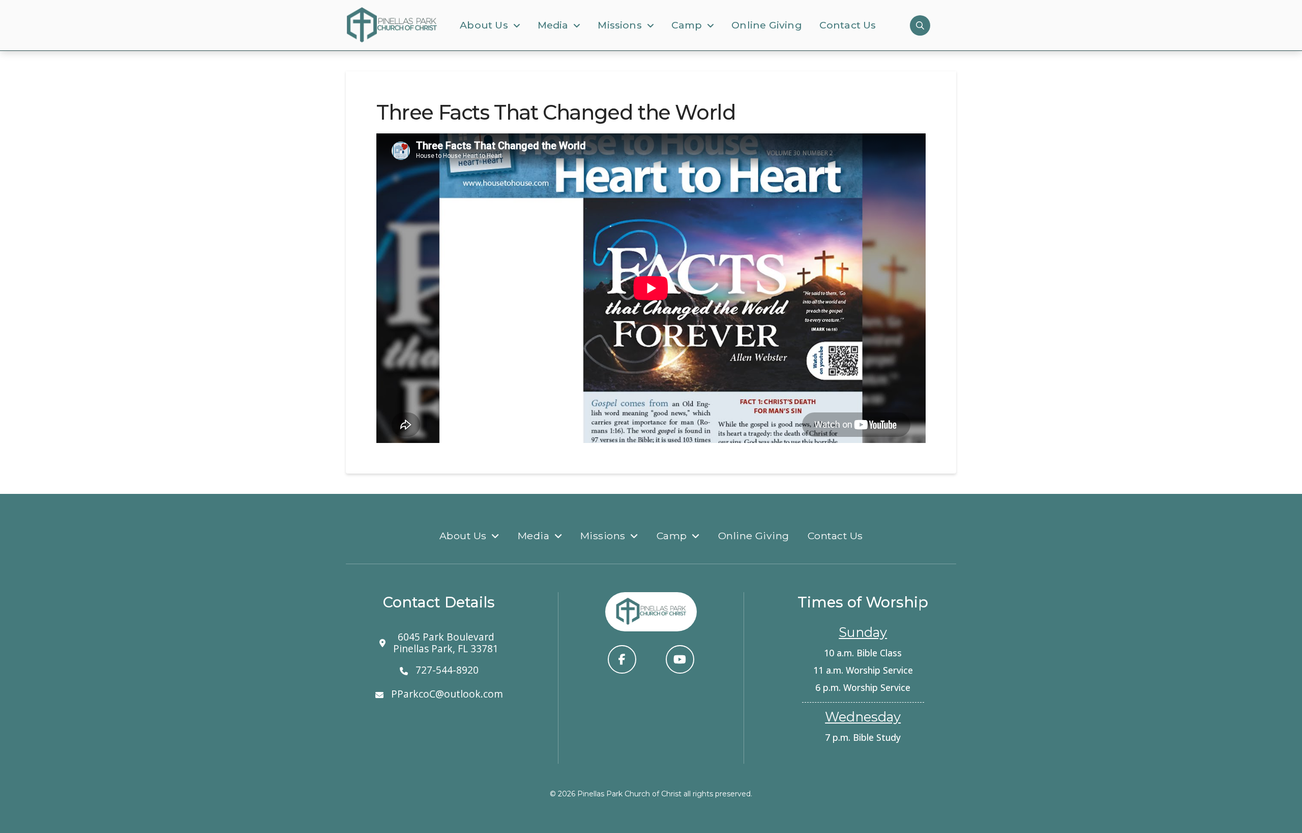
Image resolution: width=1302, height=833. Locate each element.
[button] (920, 25)
